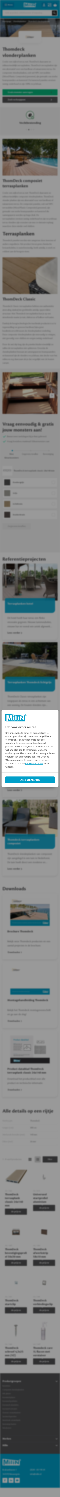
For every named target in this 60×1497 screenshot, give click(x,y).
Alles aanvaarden (30, 779)
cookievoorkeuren (34, 763)
